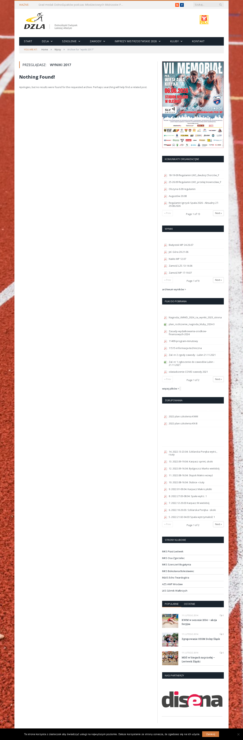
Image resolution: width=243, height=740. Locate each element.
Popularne (172, 604)
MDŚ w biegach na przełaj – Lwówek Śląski (198, 659)
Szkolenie (69, 41)
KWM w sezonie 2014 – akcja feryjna (199, 622)
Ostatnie (189, 604)
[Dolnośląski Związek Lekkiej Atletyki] (51, 21)
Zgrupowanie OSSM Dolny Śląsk (201, 639)
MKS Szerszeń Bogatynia (176, 564)
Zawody (95, 41)
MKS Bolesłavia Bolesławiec (178, 571)
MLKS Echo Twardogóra (175, 577)
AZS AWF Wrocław (172, 584)
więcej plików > (170, 388)
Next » (218, 213)
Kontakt (198, 41)
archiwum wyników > (174, 289)
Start (28, 41)
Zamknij (210, 734)
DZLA (45, 41)
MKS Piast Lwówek (172, 551)
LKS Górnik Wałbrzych (174, 590)
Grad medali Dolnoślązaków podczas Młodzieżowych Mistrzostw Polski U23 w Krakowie (82, 4)
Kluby (174, 41)
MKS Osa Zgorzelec (173, 558)
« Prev (167, 213)
